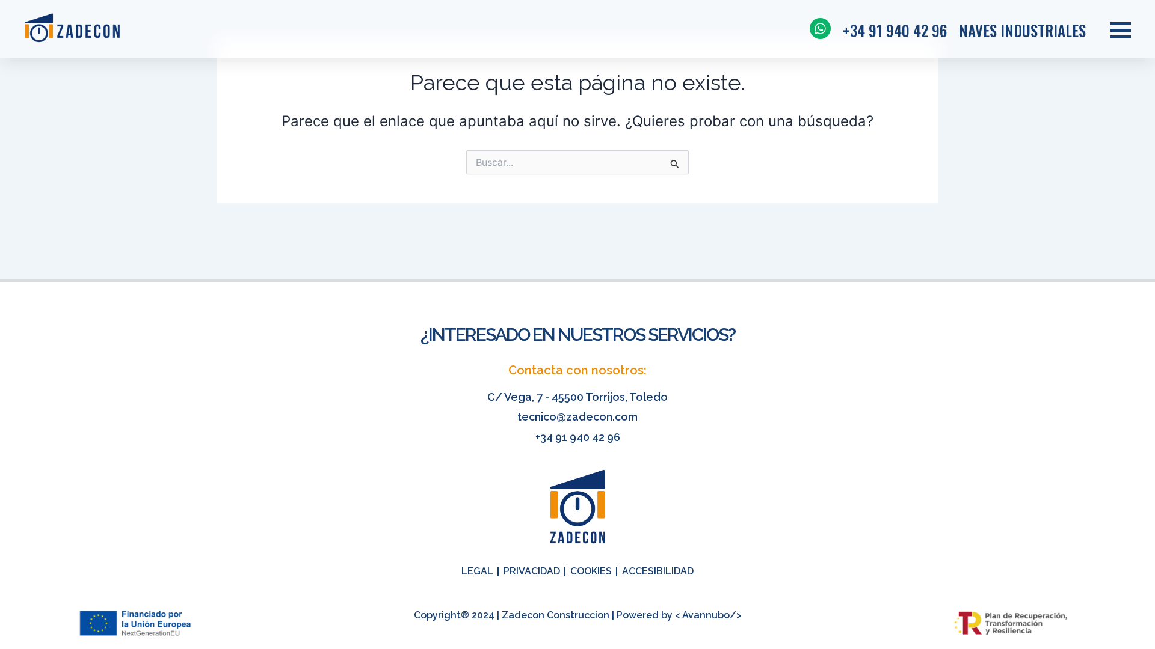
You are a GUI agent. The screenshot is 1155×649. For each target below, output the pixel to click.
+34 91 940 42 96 (577, 437)
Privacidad (532, 571)
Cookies (591, 571)
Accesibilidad (658, 571)
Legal (477, 571)
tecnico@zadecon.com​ (577, 416)
